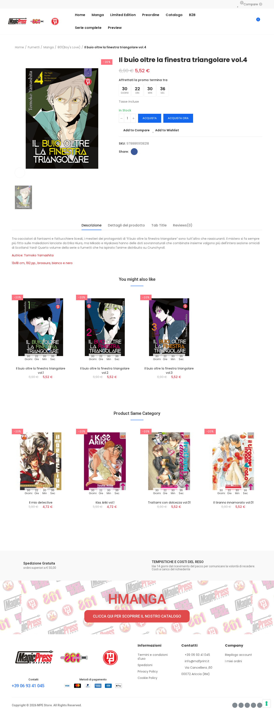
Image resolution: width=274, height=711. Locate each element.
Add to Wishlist (167, 130)
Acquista (150, 118)
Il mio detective (40, 502)
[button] (137, 616)
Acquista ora (178, 118)
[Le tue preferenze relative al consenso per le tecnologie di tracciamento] (266, 703)
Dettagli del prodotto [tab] (126, 225)
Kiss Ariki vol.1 (105, 502)
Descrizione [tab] (91, 225)
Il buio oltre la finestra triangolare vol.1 (40, 370)
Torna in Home (254, 47)
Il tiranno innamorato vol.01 (233, 502)
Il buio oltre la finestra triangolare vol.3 (169, 370)
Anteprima (59, 316)
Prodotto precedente (248, 47)
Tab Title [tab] (159, 225)
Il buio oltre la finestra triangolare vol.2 (105, 370)
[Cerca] (248, 21)
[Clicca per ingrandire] (20, 172)
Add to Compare (136, 130)
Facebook (134, 151)
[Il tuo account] (265, 21)
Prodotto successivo (259, 47)
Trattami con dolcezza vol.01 (169, 502)
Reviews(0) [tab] (182, 225)
